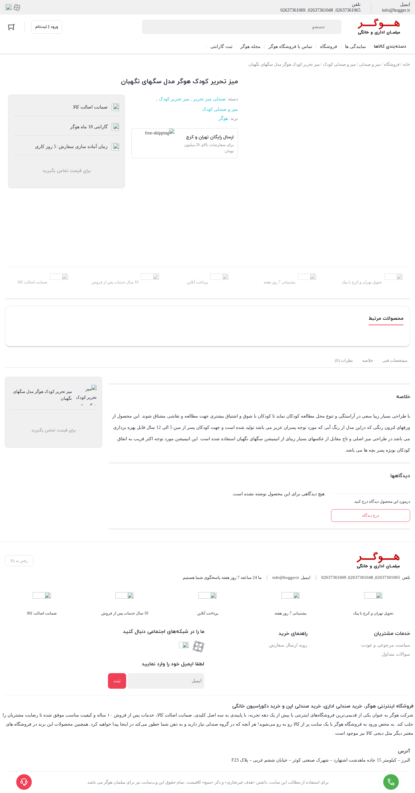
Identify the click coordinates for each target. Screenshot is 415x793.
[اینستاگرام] (8, 7)
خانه (406, 64)
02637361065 (348, 10)
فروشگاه (391, 64)
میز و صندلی (370, 64)
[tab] (395, 360)
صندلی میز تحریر (209, 99)
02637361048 (320, 10)
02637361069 (292, 10)
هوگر (223, 118)
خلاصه (367, 360)
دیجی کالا (375, 733)
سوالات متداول (396, 654)
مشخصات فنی (395, 360)
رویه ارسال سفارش (288, 645)
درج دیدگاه (370, 515)
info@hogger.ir (396, 10)
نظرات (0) (344, 360)
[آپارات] (16, 7)
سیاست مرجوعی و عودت (385, 645)
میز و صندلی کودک (339, 64)
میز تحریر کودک (174, 99)
